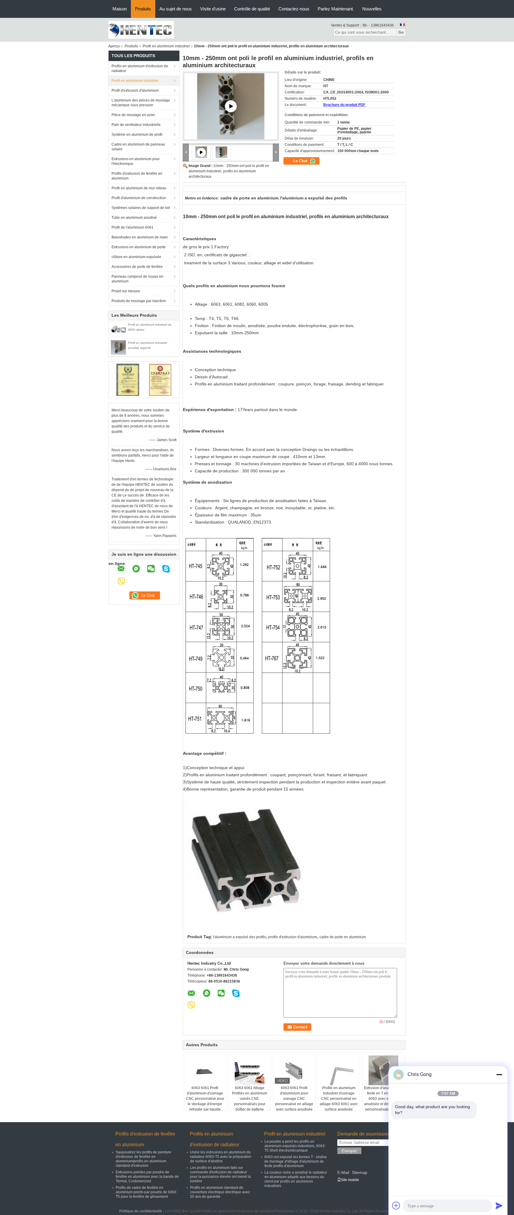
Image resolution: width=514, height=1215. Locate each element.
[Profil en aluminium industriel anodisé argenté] (118, 347)
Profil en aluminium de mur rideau (139, 188)
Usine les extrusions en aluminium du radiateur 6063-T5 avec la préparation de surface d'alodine (220, 1156)
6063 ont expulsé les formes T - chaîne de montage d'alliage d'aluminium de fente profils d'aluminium (295, 1161)
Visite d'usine (213, 8)
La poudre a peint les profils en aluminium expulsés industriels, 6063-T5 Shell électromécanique (295, 1145)
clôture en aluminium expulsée (136, 257)
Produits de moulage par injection (139, 301)
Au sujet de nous (175, 8)
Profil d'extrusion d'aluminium (135, 90)
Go (401, 32)
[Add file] (396, 1205)
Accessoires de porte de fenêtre (137, 267)
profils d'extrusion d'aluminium (292, 937)
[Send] (499, 1205)
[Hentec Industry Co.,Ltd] (141, 29)
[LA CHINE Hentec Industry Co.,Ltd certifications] (128, 379)
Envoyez (349, 1151)
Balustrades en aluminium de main (140, 237)
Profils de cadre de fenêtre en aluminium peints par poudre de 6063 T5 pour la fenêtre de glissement (146, 1192)
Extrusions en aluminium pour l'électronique (136, 161)
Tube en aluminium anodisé (134, 217)
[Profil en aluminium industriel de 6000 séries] (118, 329)
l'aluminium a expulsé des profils (239, 937)
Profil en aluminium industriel (166, 46)
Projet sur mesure (126, 291)
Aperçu (114, 46)
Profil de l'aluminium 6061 (132, 227)
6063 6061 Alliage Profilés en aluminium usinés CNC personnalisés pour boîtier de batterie (249, 1098)
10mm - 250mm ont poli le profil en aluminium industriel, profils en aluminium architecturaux (229, 171)
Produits (143, 8)
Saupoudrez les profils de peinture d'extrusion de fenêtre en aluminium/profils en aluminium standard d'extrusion (143, 1159)
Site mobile (350, 1180)
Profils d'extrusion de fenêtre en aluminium (137, 175)
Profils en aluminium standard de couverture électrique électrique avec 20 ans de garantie (220, 1192)
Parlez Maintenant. (336, 9)
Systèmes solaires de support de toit (141, 208)
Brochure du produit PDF (344, 105)
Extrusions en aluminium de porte (139, 247)
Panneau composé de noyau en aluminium (137, 278)
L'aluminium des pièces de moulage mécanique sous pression (141, 102)
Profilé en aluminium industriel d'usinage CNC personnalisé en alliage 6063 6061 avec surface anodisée (339, 1098)
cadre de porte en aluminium (342, 937)
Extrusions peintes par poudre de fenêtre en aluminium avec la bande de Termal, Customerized (147, 1176)
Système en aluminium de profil (137, 134)
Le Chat (300, 161)
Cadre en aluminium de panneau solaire (138, 146)
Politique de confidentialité (140, 1211)
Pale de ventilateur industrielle (136, 125)
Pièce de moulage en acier (133, 115)
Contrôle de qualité (252, 8)
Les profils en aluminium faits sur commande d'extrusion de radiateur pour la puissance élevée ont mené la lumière (220, 1174)
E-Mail (343, 1172)
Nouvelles (372, 8)
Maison (119, 8)
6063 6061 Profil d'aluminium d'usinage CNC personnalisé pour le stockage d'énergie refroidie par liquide (205, 1098)
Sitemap (359, 1172)
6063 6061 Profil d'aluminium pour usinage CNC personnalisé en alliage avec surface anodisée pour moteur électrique (294, 1101)
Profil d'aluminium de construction (139, 198)
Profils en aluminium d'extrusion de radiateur (140, 68)
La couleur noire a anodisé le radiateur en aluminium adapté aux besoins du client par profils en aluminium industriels (295, 1179)
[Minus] (499, 1074)
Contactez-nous (293, 8)
